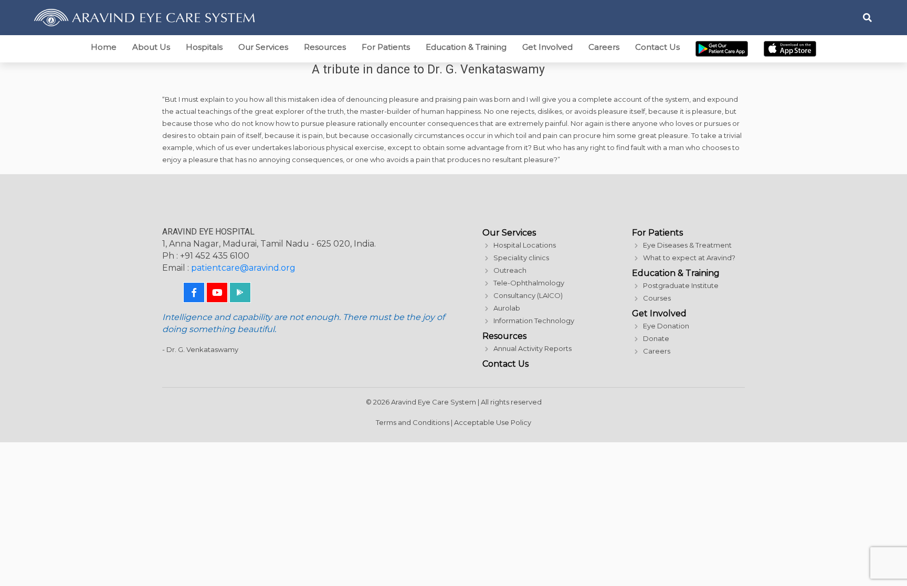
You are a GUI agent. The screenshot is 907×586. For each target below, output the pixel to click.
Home (104, 47)
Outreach (509, 270)
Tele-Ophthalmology (528, 283)
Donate (656, 338)
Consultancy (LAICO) (528, 295)
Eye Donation (666, 326)
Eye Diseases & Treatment (687, 245)
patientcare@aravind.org (243, 268)
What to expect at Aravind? (689, 257)
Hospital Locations (524, 245)
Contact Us (657, 47)
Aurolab (506, 308)
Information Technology (533, 320)
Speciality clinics (521, 257)
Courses (657, 298)
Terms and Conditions (412, 422)
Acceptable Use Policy (492, 422)
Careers (603, 47)
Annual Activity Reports (532, 348)
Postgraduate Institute (681, 285)
